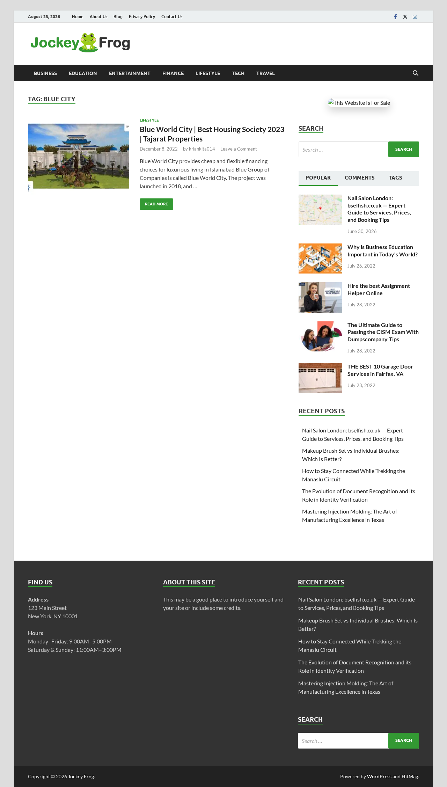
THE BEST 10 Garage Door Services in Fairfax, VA (380, 370)
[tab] (318, 178)
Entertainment (130, 73)
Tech (238, 73)
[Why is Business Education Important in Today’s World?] (320, 247)
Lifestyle (208, 73)
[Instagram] (415, 16)
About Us (98, 16)
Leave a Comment (238, 149)
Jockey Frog (81, 776)
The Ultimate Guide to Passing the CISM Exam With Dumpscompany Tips (383, 332)
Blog (118, 16)
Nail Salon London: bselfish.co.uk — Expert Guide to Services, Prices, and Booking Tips (379, 209)
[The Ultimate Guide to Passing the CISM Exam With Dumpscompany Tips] (320, 325)
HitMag (410, 776)
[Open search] (415, 73)
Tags (395, 178)
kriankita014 (202, 149)
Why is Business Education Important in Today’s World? (382, 250)
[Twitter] (405, 16)
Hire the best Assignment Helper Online (378, 289)
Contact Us (171, 16)
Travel (265, 73)
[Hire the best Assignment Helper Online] (320, 286)
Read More (154, 202)
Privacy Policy (142, 16)
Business (45, 73)
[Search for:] (359, 149)
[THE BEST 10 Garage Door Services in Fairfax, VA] (320, 367)
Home (77, 16)
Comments (360, 178)
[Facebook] (395, 16)
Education (83, 73)
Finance (173, 73)
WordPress (379, 776)
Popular (318, 178)
